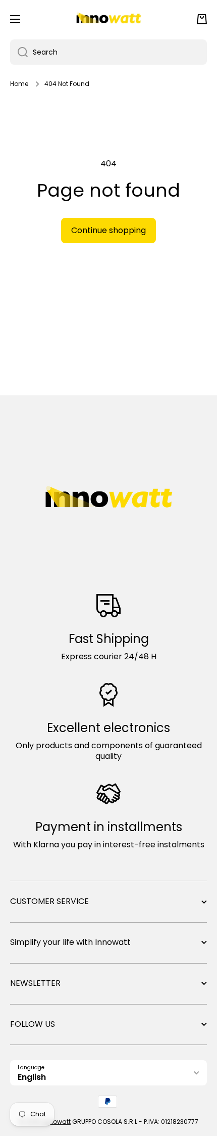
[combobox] (108, 52)
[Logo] (108, 19)
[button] (202, 19)
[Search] (19, 52)
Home (19, 84)
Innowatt (57, 1121)
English (32, 1077)
